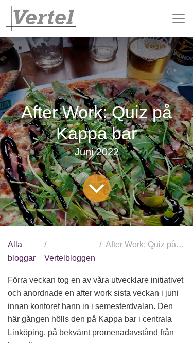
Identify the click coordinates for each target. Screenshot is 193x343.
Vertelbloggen (69, 258)
